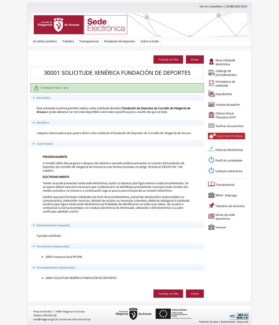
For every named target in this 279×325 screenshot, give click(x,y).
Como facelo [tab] (45, 144)
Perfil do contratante (229, 160)
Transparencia (89, 41)
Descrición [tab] (43, 98)
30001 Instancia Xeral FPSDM (63, 257)
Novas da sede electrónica (225, 217)
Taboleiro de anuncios (230, 206)
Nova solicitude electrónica (225, 62)
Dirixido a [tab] (43, 122)
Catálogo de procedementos (226, 73)
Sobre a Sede (150, 41)
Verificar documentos (230, 126)
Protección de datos (208, 321)
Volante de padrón (228, 105)
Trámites (68, 41)
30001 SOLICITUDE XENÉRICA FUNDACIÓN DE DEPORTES (81, 278)
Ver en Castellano (211, 6)
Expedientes (224, 94)
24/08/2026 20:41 (236, 6)
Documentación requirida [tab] (53, 225)
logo (114, 307)
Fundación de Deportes (119, 41)
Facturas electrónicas (229, 150)
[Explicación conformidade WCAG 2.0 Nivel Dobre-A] (238, 318)
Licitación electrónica (229, 171)
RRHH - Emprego (226, 195)
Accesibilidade (228, 321)
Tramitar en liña (168, 59)
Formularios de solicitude (225, 83)
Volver (195, 59)
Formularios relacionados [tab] (53, 246)
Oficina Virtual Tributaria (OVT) (226, 115)
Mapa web (242, 321)
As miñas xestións (45, 41)
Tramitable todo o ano (54, 88)
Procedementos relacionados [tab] (56, 267)
